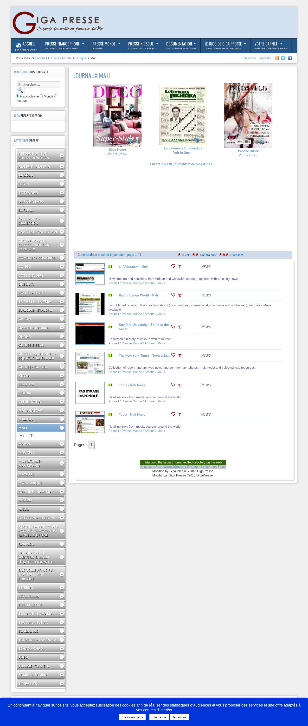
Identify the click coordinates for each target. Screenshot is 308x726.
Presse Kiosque (141, 44)
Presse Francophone (62, 44)
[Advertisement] (183, 208)
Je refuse (179, 717)
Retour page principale (26, 50)
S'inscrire (265, 58)
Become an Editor (213, 467)
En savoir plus (132, 717)
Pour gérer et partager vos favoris (271, 48)
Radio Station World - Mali (138, 295)
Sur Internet (98, 48)
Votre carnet (266, 44)
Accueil (29, 44)
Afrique (81, 58)
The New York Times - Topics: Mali (144, 355)
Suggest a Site (150, 467)
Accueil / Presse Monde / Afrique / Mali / (137, 283)
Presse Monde (104, 44)
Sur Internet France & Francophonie (62, 48)
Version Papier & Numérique (141, 48)
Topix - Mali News (132, 385)
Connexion (249, 58)
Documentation (179, 44)
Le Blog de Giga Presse (223, 44)
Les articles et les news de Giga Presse (223, 48)
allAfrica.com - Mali (133, 267)
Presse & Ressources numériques (181, 48)
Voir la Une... (117, 152)
